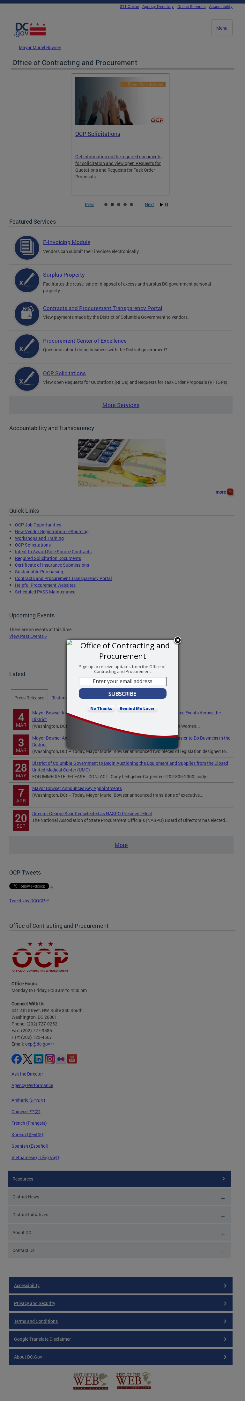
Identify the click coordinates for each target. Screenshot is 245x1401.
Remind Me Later (137, 708)
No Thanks (101, 708)
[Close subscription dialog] (177, 640)
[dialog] (122, 694)
